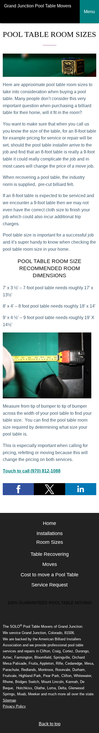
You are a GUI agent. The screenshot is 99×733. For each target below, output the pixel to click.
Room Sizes (49, 542)
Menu (89, 11)
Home (49, 523)
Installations (50, 533)
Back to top (50, 724)
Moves (49, 564)
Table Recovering (50, 554)
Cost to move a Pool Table (49, 574)
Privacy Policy (14, 706)
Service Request (49, 585)
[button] (18, 489)
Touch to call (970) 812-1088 (32, 471)
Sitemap (9, 700)
